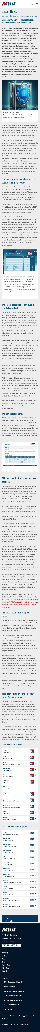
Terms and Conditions (9, 1016)
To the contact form (10, 945)
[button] (5, 273)
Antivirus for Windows (30, 16)
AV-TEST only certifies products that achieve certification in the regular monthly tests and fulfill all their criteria (20, 604)
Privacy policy (24, 1016)
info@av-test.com (15, 996)
